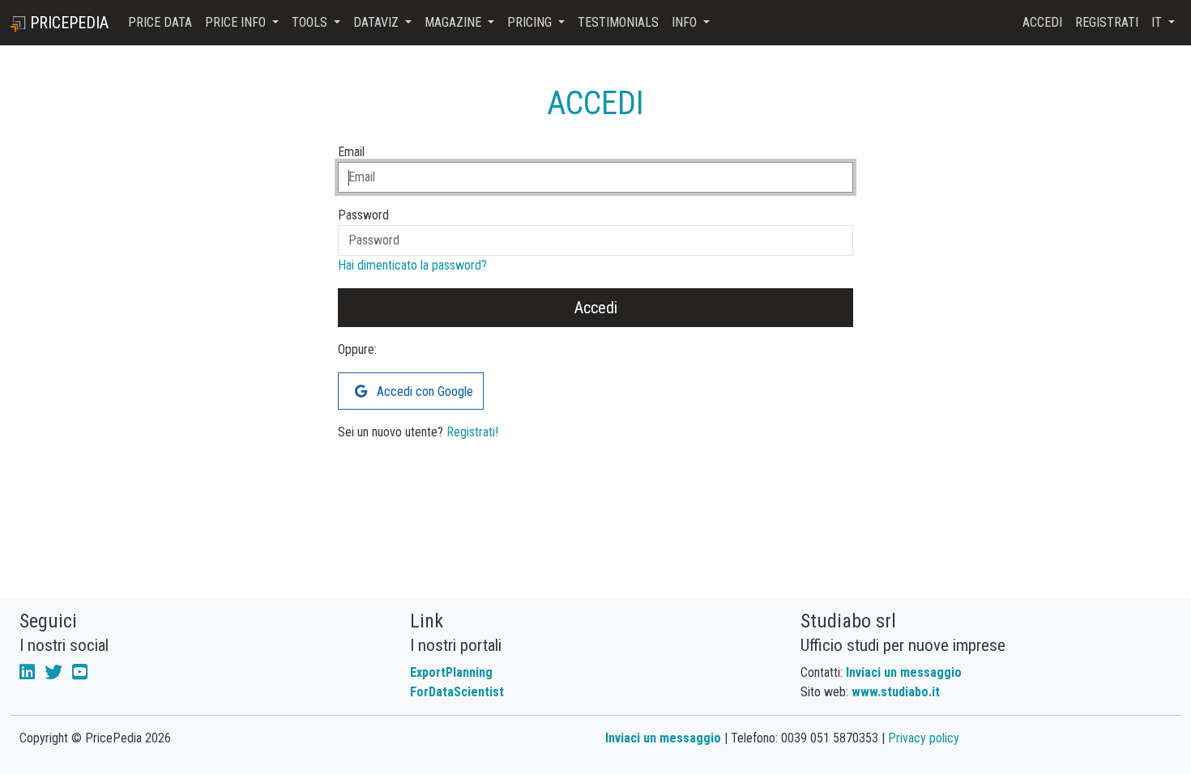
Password (363, 215)
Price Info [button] (237, 22)
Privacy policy (923, 738)
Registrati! (472, 432)
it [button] (1158, 22)
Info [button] (686, 22)
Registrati (1106, 22)
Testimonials (618, 22)
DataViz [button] (377, 22)
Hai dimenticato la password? (412, 265)
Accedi (1042, 22)
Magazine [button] (455, 22)
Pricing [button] (531, 22)
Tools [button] (311, 22)
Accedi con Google (423, 391)
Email (351, 151)
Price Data (160, 22)
